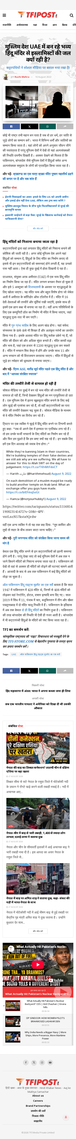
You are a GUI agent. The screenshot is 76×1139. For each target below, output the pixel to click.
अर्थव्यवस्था (22, 24)
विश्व (44, 24)
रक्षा (35, 24)
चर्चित (11, 761)
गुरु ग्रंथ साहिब (19, 325)
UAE (13, 654)
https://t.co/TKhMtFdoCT (40, 467)
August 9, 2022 (61, 474)
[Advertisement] (38, 4)
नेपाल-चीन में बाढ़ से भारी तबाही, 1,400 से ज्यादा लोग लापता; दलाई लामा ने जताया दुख (35, 835)
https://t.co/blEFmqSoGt (22, 492)
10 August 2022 (43, 76)
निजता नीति (38, 1116)
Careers (38, 1100)
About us (38, 1095)
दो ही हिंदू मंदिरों (30, 610)
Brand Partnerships (38, 1105)
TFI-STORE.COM (20, 641)
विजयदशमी (34, 287)
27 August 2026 (15, 776)
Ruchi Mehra (22, 76)
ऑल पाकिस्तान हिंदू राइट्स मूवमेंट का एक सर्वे (28, 585)
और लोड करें (38, 228)
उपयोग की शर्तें (38, 1111)
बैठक (64, 24)
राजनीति (7, 24)
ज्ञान (55, 24)
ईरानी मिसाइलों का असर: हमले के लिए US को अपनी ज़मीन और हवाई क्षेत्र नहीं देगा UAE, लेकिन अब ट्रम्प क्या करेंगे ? (36, 198)
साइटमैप (38, 1121)
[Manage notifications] (66, 1117)
